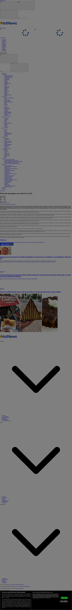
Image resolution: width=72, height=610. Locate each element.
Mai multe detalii (7, 597)
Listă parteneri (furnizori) (36, 598)
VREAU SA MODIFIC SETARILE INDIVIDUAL (64, 601)
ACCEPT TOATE (64, 597)
